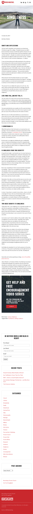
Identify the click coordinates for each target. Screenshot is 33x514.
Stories (5, 449)
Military (5, 422)
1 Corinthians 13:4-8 (17, 132)
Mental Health (6, 420)
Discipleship (6, 403)
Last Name (6, 348)
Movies (5, 425)
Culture (9, 316)
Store (23, 2)
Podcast (5, 429)
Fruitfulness (11, 318)
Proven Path (6, 437)
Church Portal (25, 2)
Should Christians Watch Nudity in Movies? (13, 372)
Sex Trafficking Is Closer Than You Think (13, 375)
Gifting (16, 318)
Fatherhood (6, 407)
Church (5, 398)
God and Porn (6, 410)
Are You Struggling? (8, 483)
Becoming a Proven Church (9, 480)
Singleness (14, 316)
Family (4, 405)
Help (4, 412)
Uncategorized (6, 451)
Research (5, 442)
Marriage (5, 417)
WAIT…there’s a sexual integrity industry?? (13, 377)
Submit (5, 359)
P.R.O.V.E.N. (6, 427)
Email (4, 353)
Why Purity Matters (8, 454)
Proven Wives (6, 439)
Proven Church (7, 434)
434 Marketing (9, 510)
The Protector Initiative (9, 384)
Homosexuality (6, 415)
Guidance (20, 318)
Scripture (5, 444)
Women (5, 456)
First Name (6, 343)
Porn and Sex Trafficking (9, 432)
